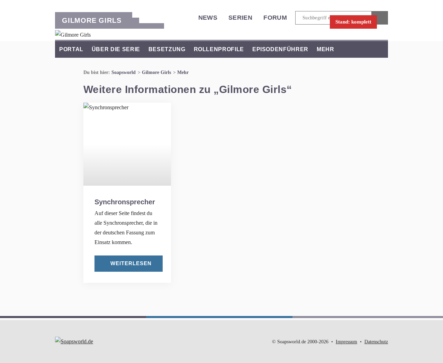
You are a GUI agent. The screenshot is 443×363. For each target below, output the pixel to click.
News (207, 17)
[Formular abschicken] (379, 18)
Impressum (346, 341)
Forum (275, 17)
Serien (240, 17)
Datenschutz (376, 341)
